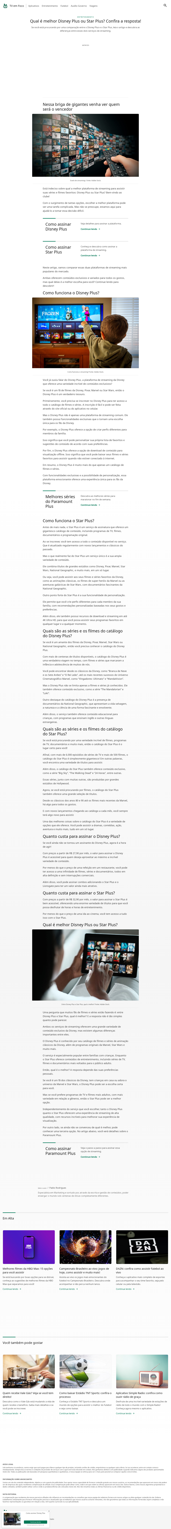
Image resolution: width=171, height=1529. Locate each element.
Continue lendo (89, 229)
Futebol (64, 5)
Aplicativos (33, 5)
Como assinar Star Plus (58, 249)
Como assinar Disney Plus (58, 226)
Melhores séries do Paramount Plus (60, 501)
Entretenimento (50, 5)
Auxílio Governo (79, 5)
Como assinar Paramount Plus (60, 1151)
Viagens (94, 5)
